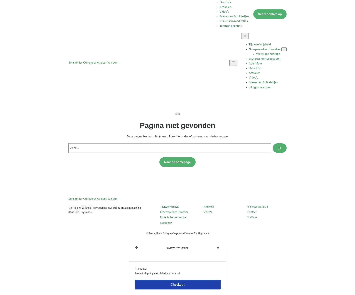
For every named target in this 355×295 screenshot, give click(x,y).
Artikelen (209, 206)
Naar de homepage (177, 162)
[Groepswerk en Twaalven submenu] (284, 49)
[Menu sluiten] (245, 36)
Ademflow (166, 222)
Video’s (208, 212)
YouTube (252, 217)
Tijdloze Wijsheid (169, 206)
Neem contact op (270, 14)
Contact (251, 212)
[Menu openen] (233, 63)
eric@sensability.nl (257, 206)
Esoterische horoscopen (173, 217)
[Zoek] (280, 148)
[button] (136, 248)
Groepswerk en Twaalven (174, 212)
